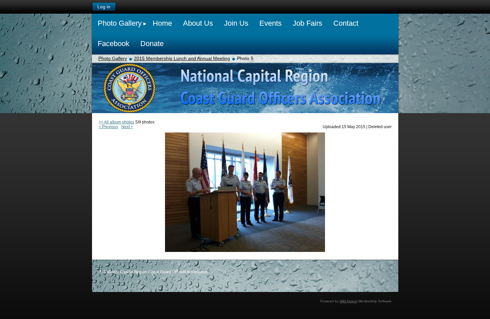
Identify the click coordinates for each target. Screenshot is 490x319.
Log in (103, 6)
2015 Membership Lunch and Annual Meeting (182, 58)
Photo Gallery (112, 58)
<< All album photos (116, 122)
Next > (127, 126)
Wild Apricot (348, 301)
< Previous (108, 126)
